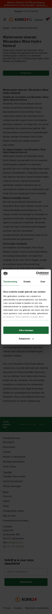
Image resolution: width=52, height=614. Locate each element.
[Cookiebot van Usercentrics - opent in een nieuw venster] (37, 273)
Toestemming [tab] (10, 281)
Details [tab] (27, 281)
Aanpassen (24, 338)
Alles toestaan (26, 330)
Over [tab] (42, 281)
